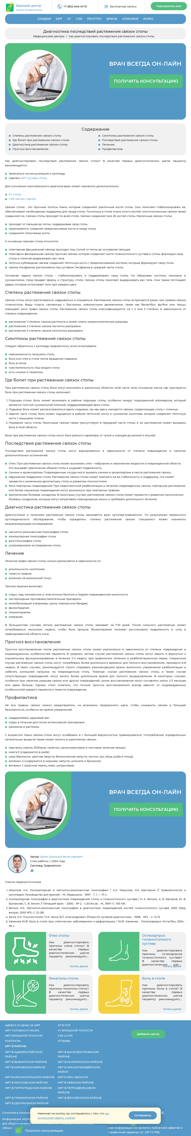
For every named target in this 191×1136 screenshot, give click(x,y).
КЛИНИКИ (130, 19)
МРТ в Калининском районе (80, 1062)
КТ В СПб (64, 1025)
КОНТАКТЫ (13, 1041)
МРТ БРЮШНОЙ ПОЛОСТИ (24, 1035)
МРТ (59, 19)
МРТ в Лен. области (73, 1077)
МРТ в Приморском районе (26, 1098)
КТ (69, 19)
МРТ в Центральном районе (27, 1103)
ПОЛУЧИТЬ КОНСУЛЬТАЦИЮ (146, 81)
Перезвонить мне (168, 6)
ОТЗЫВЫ (64, 1041)
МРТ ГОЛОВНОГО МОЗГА (22, 1030)
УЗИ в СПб (65, 1035)
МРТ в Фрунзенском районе (80, 1098)
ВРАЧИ (112, 19)
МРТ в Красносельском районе (29, 1077)
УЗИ (79, 19)
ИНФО (148, 19)
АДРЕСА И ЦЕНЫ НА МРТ (22, 1025)
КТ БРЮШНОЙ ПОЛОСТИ (75, 1030)
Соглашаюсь (142, 1115)
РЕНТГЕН (94, 19)
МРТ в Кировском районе (25, 1067)
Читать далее (79, 966)
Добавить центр (148, 1034)
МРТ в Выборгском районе (26, 1062)
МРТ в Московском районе (26, 1082)
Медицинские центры (48, 36)
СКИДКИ (44, 19)
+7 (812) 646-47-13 (75, 6)
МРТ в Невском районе (76, 1082)
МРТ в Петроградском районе (28, 1088)
